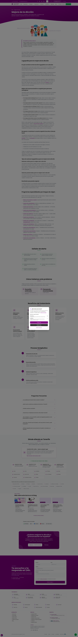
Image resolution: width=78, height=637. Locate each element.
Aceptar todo (39, 322)
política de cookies (43, 312)
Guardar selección (39, 327)
